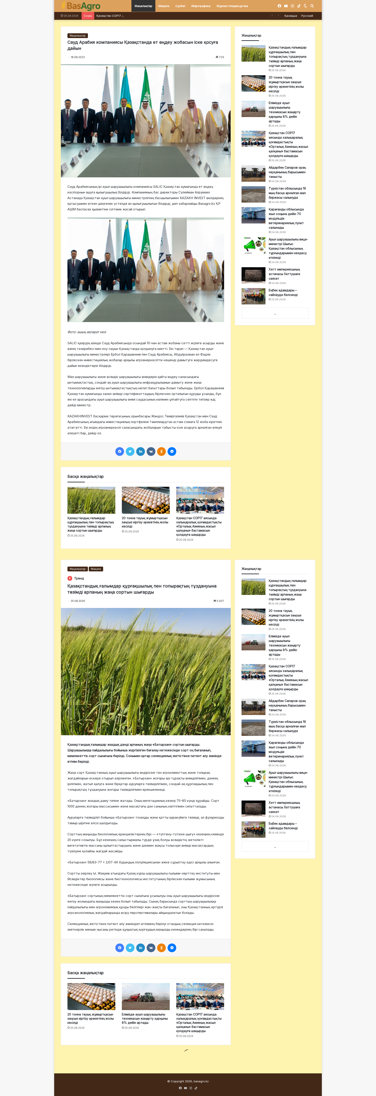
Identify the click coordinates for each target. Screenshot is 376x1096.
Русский (307, 15)
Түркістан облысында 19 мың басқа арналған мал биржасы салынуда (287, 192)
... (275, 313)
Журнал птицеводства (232, 6)
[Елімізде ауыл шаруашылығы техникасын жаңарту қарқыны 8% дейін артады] (253, 109)
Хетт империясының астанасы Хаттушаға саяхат (284, 273)
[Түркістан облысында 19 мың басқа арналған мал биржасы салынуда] (253, 194)
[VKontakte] (151, 451)
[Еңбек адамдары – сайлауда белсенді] (253, 296)
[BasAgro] (81, 6)
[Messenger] (172, 451)
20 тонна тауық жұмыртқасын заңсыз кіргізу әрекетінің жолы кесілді (145, 522)
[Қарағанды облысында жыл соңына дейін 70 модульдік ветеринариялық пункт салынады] (253, 215)
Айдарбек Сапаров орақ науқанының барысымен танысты (287, 172)
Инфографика (200, 6)
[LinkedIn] (140, 451)
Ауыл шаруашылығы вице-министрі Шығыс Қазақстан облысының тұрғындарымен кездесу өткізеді (288, 248)
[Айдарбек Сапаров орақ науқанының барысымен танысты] (253, 173)
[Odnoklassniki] (161, 451)
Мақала (163, 6)
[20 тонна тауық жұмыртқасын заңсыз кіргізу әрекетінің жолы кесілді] (146, 500)
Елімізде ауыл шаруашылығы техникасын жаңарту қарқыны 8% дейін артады (284, 112)
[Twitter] (130, 451)
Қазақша (290, 15)
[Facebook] (119, 451)
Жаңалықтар (143, 6)
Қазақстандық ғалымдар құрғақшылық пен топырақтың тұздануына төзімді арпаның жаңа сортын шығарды (288, 56)
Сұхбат (180, 6)
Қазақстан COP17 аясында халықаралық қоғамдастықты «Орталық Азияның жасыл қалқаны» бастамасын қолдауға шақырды (185, 15)
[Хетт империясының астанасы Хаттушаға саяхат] (253, 275)
